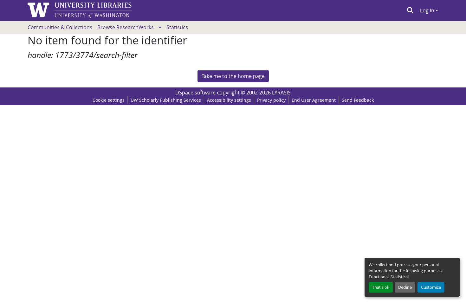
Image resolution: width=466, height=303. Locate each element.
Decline (405, 287)
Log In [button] (428, 10)
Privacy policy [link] (271, 100)
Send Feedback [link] (358, 100)
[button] (410, 10)
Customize (431, 287)
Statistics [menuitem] (177, 27)
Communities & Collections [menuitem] (60, 27)
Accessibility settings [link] (229, 100)
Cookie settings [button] (109, 100)
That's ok (380, 287)
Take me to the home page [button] (233, 76)
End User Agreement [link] (314, 100)
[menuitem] (129, 27)
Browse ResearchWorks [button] (125, 27)
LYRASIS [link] (281, 92)
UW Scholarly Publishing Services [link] (166, 100)
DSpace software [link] (195, 92)
